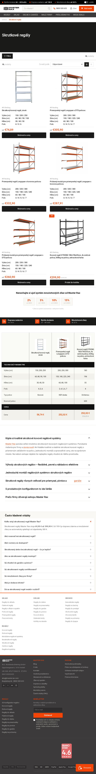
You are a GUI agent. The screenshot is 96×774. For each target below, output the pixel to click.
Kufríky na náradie (40, 621)
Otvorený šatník (70, 615)
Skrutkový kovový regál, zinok (14, 110)
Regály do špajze (71, 621)
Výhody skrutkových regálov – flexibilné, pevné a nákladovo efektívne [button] (42, 464)
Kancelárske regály (72, 602)
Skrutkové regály (8, 643)
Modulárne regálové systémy (12, 636)
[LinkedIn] (16, 685)
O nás (35, 667)
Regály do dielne (40, 602)
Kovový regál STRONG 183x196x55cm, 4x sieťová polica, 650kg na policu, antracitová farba (70, 256)
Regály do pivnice (40, 612)
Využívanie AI (70, 674)
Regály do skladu (8, 602)
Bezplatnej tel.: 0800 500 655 (13, 681)
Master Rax (11, 444)
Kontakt (36, 670)
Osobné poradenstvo (41, 674)
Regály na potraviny (72, 618)
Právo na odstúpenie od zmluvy (76, 667)
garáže (77, 480)
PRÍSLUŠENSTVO (63, 15)
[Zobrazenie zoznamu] (91, 64)
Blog (35, 664)
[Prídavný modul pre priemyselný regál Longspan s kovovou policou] (72, 158)
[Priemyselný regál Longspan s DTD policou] (72, 87)
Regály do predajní (72, 608)
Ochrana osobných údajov (74, 670)
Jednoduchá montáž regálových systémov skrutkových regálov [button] (39, 472)
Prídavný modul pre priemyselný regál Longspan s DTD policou (22, 256)
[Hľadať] (49, 8)
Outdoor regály (7, 646)
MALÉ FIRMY (47, 15)
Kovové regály (7, 630)
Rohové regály (7, 633)
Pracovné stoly (7, 618)
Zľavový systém (39, 680)
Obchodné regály (71, 612)
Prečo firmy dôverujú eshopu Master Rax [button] (27, 497)
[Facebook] (4, 685)
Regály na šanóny (71, 605)
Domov (4, 20)
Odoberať (48, 715)
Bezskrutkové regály (9, 639)
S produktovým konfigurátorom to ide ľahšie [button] (29, 489)
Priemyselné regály (9, 615)
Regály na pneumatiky (41, 605)
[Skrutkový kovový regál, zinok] (24, 87)
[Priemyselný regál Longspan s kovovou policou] (24, 158)
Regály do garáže (40, 608)
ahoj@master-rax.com (10, 678)
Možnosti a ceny (24, 135)
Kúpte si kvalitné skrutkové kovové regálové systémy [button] (33, 438)
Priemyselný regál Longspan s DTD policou (67, 110)
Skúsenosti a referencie (41, 677)
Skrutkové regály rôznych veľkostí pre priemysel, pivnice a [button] (43, 480)
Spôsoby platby (39, 687)
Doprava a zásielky (40, 684)
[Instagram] (8, 685)
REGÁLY (7, 15)
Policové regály (7, 612)
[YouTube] (12, 685)
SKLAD (16, 15)
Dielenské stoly (39, 618)
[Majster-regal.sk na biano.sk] (66, 750)
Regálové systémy (8, 649)
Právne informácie (71, 677)
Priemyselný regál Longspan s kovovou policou (21, 181)
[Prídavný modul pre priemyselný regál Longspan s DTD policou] (24, 231)
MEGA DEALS (78, 15)
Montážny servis (39, 690)
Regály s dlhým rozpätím (11, 608)
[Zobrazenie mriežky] (86, 64)
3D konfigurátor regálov (10, 702)
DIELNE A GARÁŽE (30, 15)
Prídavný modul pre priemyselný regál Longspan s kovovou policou (70, 182)
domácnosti (28, 447)
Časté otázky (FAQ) (40, 693)
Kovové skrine (39, 615)
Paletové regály (7, 605)
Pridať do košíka (72, 282)
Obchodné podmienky (73, 664)
